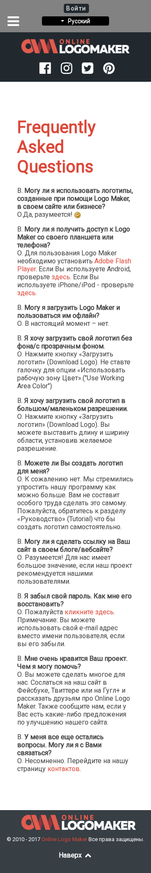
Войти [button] (76, 8)
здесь (61, 277)
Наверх (71, 855)
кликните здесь (89, 612)
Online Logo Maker (65, 839)
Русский (77, 21)
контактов (63, 769)
